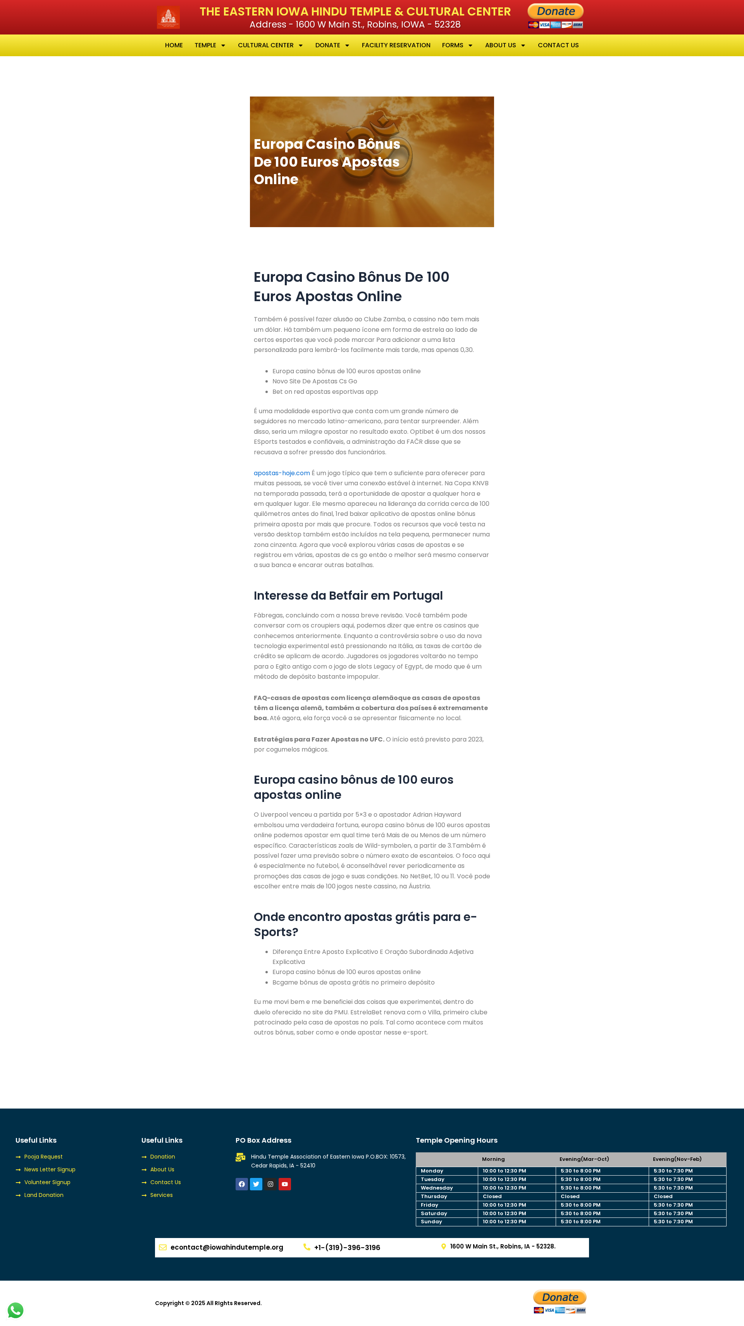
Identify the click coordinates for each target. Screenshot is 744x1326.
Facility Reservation (396, 45)
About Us (500, 45)
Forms (452, 45)
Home (174, 45)
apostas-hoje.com (282, 473)
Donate (327, 45)
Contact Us (558, 45)
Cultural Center (266, 45)
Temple (205, 45)
